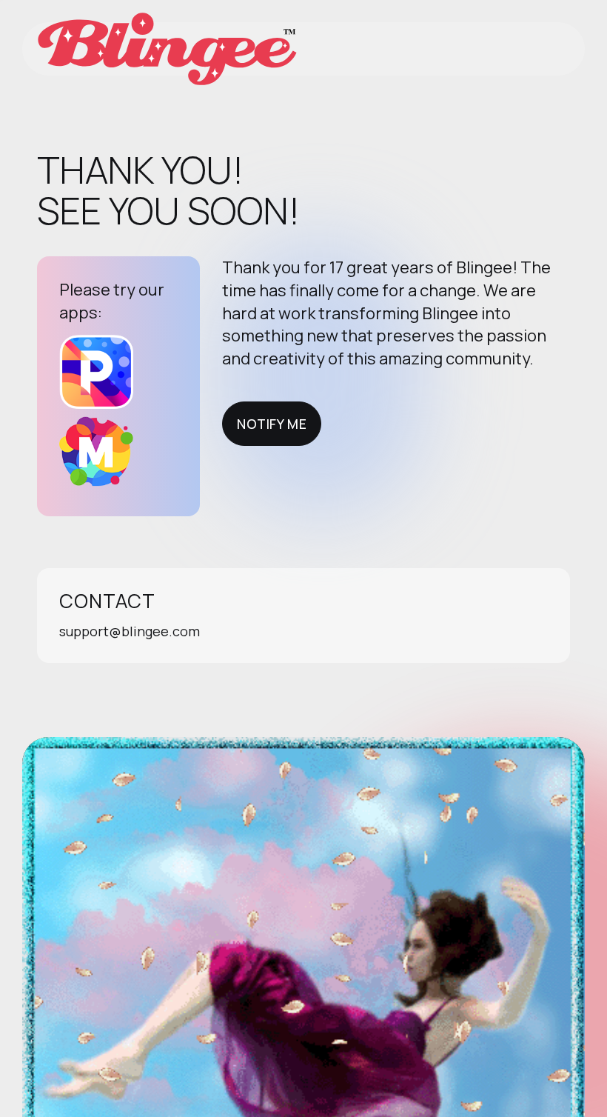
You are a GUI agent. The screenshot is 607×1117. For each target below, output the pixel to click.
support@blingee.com (129, 631)
